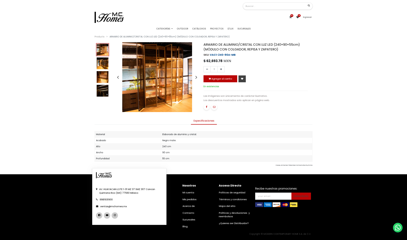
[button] (242, 78)
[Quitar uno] (207, 69)
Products (99, 36)
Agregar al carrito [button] (221, 78)
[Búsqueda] (308, 5)
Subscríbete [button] (301, 196)
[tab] (204, 121)
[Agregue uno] (221, 69)
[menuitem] (182, 28)
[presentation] (117, 77)
